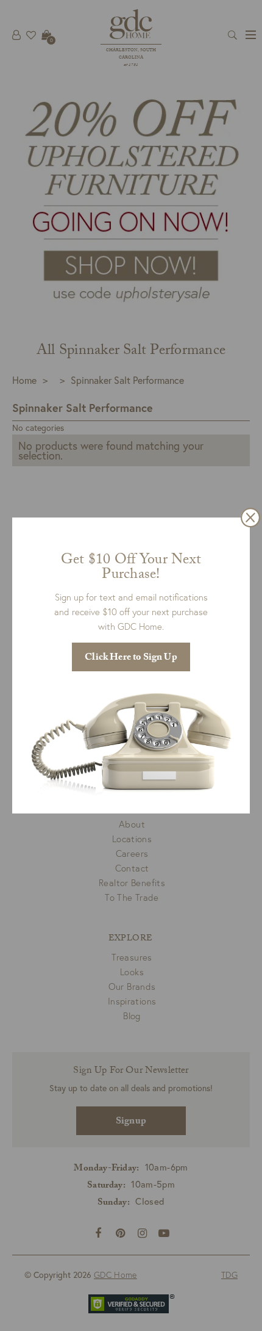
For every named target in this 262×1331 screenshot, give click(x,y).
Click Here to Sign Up (131, 658)
